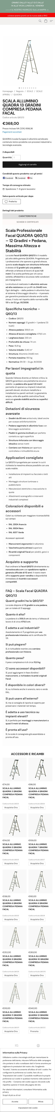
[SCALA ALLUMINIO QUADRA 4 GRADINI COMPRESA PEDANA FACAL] (40, 769)
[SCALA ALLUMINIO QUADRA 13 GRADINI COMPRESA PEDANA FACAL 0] (27, 61)
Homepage (8, 91)
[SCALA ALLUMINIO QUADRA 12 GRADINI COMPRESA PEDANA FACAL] (40, 993)
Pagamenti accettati (12, 132)
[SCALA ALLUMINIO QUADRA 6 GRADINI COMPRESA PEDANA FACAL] (14, 881)
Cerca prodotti (17, 1049)
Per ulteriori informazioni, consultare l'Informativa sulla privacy (25, 1090)
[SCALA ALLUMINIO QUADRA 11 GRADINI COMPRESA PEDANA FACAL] (14, 993)
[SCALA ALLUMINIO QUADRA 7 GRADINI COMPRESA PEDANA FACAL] (40, 825)
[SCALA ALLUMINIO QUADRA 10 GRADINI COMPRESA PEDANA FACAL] (40, 937)
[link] (27, 9)
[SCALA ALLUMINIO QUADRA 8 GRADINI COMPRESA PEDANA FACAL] (40, 881)
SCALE (30, 91)
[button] (40, 21)
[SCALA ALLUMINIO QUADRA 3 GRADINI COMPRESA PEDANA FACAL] (14, 769)
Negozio (20, 91)
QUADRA (18, 94)
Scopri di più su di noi (11, 1095)
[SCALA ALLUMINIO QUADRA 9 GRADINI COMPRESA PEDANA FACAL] (14, 937)
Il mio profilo (38, 1049)
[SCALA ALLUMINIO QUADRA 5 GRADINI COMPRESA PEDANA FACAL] (14, 825)
